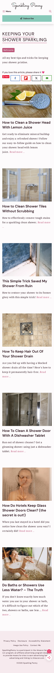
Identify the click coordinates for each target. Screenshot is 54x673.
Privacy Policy (10, 641)
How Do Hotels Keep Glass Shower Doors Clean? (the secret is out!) (24, 510)
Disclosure (22, 641)
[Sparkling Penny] (27, 6)
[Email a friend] (47, 78)
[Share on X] (36, 78)
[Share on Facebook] (15, 78)
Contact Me (35, 645)
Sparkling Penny (27, 663)
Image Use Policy (21, 645)
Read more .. (17, 152)
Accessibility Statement (39, 641)
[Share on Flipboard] (26, 78)
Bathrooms (8, 50)
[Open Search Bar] (50, 11)
